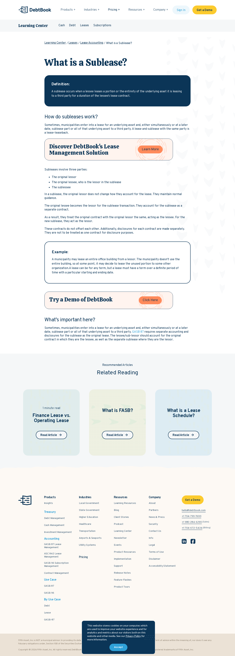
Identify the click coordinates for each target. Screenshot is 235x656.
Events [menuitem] (118, 545)
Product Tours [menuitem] (122, 586)
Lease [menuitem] (47, 612)
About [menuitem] (152, 503)
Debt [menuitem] (72, 25)
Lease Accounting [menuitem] (91, 43)
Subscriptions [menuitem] (102, 25)
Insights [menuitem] (48, 503)
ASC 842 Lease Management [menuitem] (53, 555)
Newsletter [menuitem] (120, 538)
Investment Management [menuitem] (58, 532)
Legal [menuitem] (152, 545)
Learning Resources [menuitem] (125, 503)
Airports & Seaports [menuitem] (90, 538)
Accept (118, 647)
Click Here (150, 300)
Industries (90, 10)
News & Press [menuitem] (157, 517)
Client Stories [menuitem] (121, 517)
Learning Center (33, 25)
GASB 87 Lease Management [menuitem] (53, 546)
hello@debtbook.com (194, 510)
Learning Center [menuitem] (55, 43)
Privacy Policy (133, 635)
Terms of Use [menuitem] (156, 552)
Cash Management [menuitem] (54, 525)
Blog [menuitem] (116, 510)
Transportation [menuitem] (87, 531)
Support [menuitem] (118, 566)
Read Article (48, 435)
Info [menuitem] (151, 538)
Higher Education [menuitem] (88, 517)
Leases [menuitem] (84, 25)
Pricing (112, 10)
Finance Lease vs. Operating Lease (51, 418)
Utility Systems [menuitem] (87, 545)
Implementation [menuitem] (122, 559)
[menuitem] (83, 555)
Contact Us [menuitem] (155, 531)
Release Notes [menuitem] (122, 573)
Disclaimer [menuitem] (154, 559)
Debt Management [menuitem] (54, 518)
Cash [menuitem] (62, 25)
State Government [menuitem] (89, 510)
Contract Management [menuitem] (56, 573)
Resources (135, 10)
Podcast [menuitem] (118, 524)
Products (67, 10)
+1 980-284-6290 (192, 522)
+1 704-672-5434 (192, 528)
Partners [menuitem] (153, 510)
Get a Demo (204, 10)
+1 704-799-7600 (191, 516)
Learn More (150, 149)
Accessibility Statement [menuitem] (162, 566)
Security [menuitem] (153, 524)
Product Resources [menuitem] (125, 552)
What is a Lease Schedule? (183, 413)
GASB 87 (138, 332)
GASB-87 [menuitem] (49, 619)
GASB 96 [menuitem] (49, 593)
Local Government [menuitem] (89, 503)
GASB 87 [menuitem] (49, 586)
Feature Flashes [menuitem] (123, 580)
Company (159, 10)
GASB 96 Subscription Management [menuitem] (56, 564)
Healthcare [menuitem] (85, 524)
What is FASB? (117, 411)
